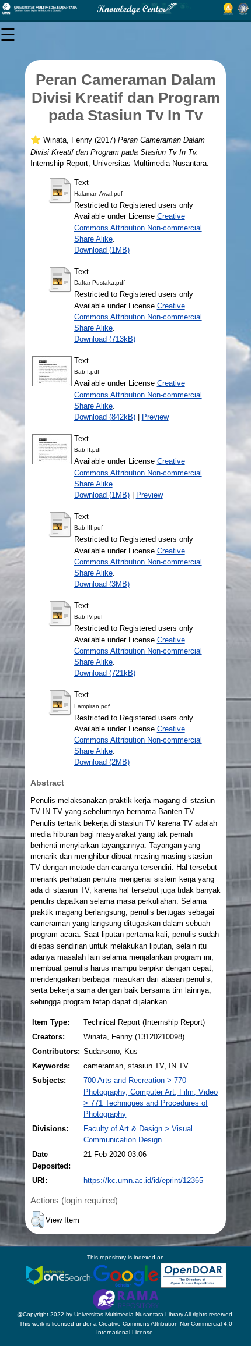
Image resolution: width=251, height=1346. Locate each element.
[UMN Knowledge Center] (125, 9)
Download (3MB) (102, 584)
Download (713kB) (104, 339)
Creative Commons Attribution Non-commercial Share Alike (138, 227)
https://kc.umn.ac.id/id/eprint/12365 (143, 1180)
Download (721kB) (104, 673)
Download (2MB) (102, 762)
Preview (155, 417)
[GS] (127, 1275)
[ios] (59, 1275)
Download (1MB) (102, 250)
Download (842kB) (104, 417)
